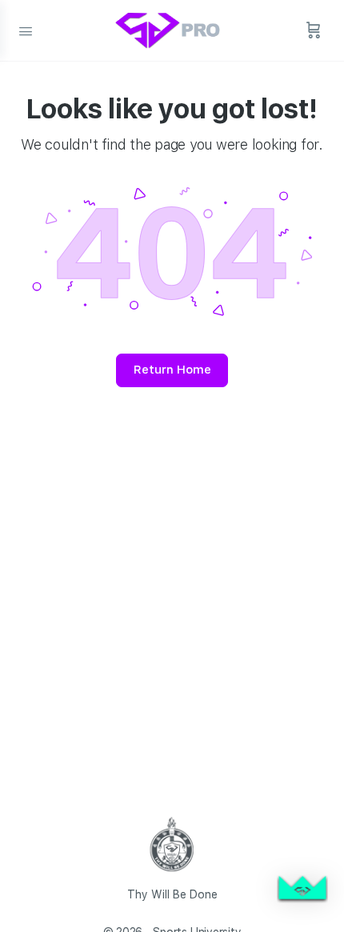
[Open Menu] (25, 29)
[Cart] (313, 30)
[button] (302, 890)
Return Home (172, 369)
